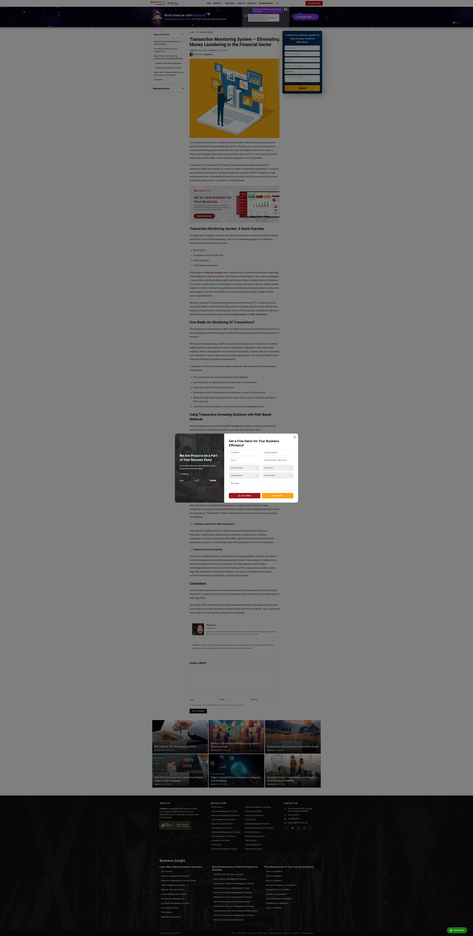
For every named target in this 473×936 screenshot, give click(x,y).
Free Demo (278, 495)
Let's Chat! (246, 495)
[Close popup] (295, 437)
